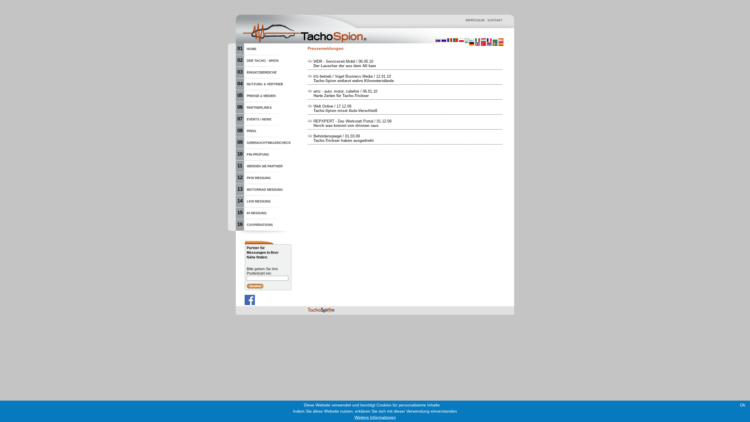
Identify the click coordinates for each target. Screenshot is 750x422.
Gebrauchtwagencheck (269, 142)
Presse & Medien (261, 96)
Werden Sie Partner (265, 166)
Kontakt (495, 20)
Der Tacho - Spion (263, 60)
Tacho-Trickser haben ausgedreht (343, 140)
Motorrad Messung (265, 189)
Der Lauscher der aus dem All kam (344, 66)
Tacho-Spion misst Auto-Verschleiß (345, 110)
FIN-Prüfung (258, 154)
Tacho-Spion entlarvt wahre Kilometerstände (353, 81)
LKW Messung (259, 201)
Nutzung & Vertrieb (265, 84)
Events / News (259, 119)
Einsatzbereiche (262, 72)
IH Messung (257, 213)
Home (251, 49)
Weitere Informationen (375, 417)
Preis (251, 131)
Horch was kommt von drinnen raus (346, 125)
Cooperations (260, 225)
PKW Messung (259, 178)
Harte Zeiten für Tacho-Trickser (341, 95)
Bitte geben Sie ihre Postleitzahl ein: (262, 271)
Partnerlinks (259, 107)
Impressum (475, 20)
